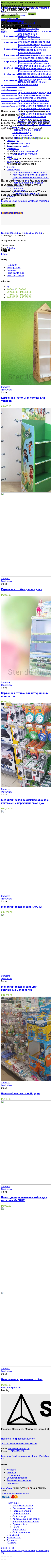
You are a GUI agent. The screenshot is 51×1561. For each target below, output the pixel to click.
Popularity (12, 265)
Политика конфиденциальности (18, 1438)
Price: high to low (15, 275)
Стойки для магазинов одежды (9, 95)
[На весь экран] (8, 1556)
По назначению (11, 43)
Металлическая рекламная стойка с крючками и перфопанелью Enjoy (24, 801)
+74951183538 (17, 1451)
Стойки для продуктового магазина (9, 106)
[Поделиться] (5, 1556)
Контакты (12, 1469)
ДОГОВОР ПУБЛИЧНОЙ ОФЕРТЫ (19, 1443)
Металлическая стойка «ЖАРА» (21, 906)
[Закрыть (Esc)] (2, 1556)
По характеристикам (14, 49)
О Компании (13, 1475)
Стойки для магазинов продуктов (9, 90)
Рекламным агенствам (19, 1480)
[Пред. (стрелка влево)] (2, 1559)
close (4, 31)
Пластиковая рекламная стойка (21, 1379)
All (8, 286)
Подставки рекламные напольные (21, 55)
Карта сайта (13, 1483)
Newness (11, 270)
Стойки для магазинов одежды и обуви (11, 98)
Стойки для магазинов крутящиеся (9, 101)
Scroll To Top (7, 1548)
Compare (5, 387)
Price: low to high (15, 273)
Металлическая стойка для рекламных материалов (19, 988)
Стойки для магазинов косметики (9, 93)
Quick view (6, 389)
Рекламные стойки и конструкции (21, 80)
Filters (4, 254)
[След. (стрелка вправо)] (5, 1559)
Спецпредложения (17, 1477)
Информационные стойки (16, 61)
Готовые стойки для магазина (8, 103)
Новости (11, 1472)
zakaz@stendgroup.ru (12, 213)
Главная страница (10, 233)
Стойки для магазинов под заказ (9, 87)
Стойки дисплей (12, 74)
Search (32, 14)
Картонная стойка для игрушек (21, 589)
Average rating (14, 267)
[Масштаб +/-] (11, 1556)
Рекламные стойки (13, 36)
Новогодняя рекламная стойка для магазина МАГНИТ (24, 1199)
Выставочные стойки (14, 68)
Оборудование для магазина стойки (10, 85)
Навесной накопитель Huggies (20, 1093)
